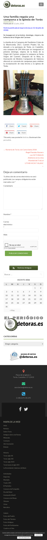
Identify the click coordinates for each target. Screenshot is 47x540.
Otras (5, 504)
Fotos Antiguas (8, 522)
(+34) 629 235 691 (23, 398)
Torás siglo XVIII (8, 462)
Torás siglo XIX (8, 459)
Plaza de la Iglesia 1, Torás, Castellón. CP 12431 (23, 376)
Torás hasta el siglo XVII (11, 465)
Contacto (6, 441)
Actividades (7, 474)
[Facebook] (20, 408)
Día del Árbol (7, 492)
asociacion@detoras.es (23, 387)
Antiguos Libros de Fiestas (12, 435)
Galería (5, 513)
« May (12, 310)
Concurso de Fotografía (11, 489)
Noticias (26, 137)
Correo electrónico (7, 224)
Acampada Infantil (9, 495)
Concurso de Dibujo (10, 498)
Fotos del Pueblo (9, 516)
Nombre (7, 214)
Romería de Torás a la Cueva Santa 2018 (20, 149)
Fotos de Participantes (10, 525)
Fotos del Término (9, 519)
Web (5, 235)
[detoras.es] (14, 4)
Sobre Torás (7, 432)
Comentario (8, 186)
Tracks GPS (7, 483)
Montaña (6, 480)
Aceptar (38, 535)
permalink (7, 140)
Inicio (5, 425)
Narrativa (6, 507)
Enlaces (5, 447)
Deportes (6, 477)
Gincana (6, 501)
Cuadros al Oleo (8, 528)
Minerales (6, 438)
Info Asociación (8, 444)
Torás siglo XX (8, 456)
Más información (24, 537)
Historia (6, 453)
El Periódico (7, 486)
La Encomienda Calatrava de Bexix (14, 468)
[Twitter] (26, 408)
